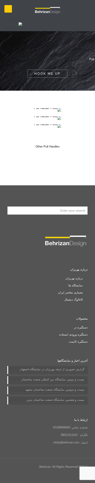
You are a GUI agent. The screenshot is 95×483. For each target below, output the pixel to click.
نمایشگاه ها (75, 285)
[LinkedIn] (32, 476)
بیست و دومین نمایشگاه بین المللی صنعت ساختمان (52, 379)
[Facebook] (44, 476)
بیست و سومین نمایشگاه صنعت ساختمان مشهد (54, 389)
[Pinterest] (26, 476)
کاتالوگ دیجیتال (73, 299)
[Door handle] (47, 8)
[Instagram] (20, 476)
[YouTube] (38, 476)
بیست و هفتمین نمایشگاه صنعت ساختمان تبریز (55, 399)
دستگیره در (81, 327)
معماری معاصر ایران (70, 292)
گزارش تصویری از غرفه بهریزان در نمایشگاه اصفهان (52, 369)
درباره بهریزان (74, 278)
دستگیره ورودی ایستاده (73, 334)
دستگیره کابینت (78, 341)
